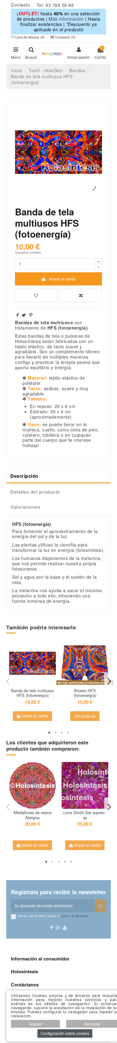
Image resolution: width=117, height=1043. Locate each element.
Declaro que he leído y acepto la (53, 916)
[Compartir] (17, 315)
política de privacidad (74, 916)
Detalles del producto (35, 491)
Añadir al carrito (62, 278)
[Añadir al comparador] (81, 295)
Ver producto (85, 715)
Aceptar (35, 1023)
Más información (66, 19)
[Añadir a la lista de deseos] (36, 295)
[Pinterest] (31, 315)
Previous (8, 681)
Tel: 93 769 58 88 (55, 5)
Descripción (24, 475)
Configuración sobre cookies (65, 1033)
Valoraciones (25, 506)
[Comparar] (36, 681)
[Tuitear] (24, 315)
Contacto (21, 5)
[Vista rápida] (32, 688)
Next (109, 681)
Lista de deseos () (30, 36)
